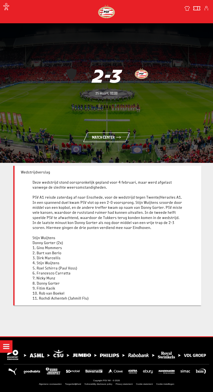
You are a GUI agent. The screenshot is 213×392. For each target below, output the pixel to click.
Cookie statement (144, 384)
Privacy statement (124, 384)
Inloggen (206, 8)
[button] (6, 346)
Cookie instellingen (165, 384)
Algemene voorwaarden (50, 384)
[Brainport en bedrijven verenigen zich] (106, 355)
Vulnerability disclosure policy (98, 384)
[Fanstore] (187, 8)
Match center (103, 137)
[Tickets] (197, 8)
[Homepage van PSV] (106, 11)
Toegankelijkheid (73, 384)
